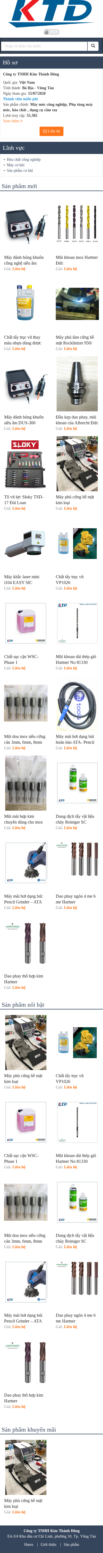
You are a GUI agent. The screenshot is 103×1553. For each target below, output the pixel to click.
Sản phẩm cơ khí (20, 171)
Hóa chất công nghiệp (24, 160)
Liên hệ (53, 131)
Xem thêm (11, 121)
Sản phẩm (71, 1545)
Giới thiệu (48, 1545)
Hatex (28, 1545)
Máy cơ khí (15, 165)
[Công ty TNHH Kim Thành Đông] (51, 14)
